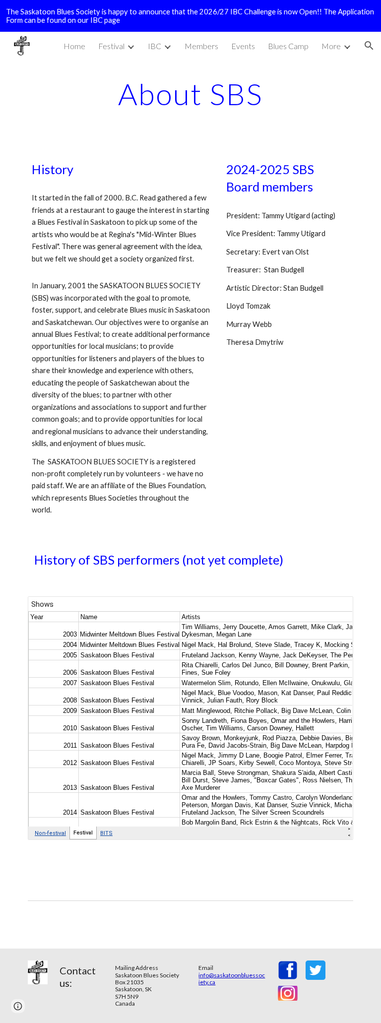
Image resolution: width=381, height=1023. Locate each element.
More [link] (331, 46)
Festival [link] (111, 46)
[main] (190, 93)
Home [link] (74, 46)
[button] (369, 46)
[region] (190, 16)
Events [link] (243, 46)
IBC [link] (154, 46)
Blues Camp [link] (288, 46)
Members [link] (201, 46)
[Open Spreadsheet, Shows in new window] (334, 609)
